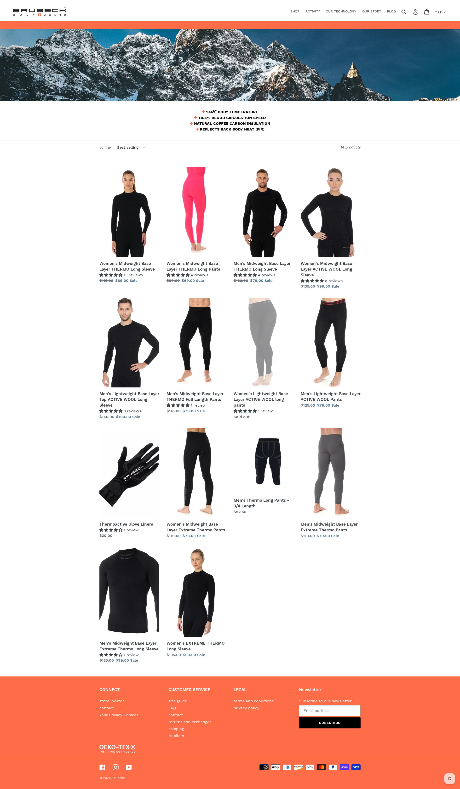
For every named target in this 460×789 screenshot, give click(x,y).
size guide (177, 701)
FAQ (172, 708)
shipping (176, 729)
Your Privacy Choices (118, 715)
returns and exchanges (189, 722)
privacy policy (246, 708)
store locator (111, 701)
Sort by (105, 147)
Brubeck (118, 778)
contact (106, 708)
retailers (176, 735)
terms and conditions (254, 701)
